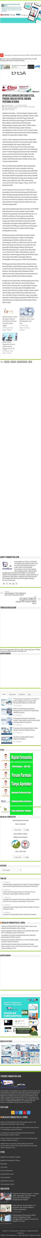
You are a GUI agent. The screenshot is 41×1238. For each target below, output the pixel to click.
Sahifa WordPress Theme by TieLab (29, 1235)
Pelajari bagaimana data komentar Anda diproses (20, 650)
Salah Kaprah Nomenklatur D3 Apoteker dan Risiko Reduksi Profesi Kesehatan (24, 1207)
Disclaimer (23, 1231)
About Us (5, 1231)
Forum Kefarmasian (6, 1170)
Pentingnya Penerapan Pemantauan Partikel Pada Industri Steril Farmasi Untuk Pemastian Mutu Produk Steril (26, 720)
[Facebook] (17, 1112)
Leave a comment (9, 109)
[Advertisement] (20, 38)
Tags (29, 694)
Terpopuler (12, 694)
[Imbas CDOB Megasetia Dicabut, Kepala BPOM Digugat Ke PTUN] (9, 336)
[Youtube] (24, 1112)
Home (4, 59)
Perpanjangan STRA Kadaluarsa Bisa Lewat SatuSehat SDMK (15, 593)
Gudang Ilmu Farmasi (7, 1181)
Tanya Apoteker (5, 1177)
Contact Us (20, 1233)
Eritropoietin (22, 362)
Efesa (13, 362)
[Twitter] (21, 1112)
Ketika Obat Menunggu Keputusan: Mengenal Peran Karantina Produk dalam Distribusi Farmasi (26, 710)
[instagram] (28, 1112)
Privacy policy (14, 1231)
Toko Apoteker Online (7, 1184)
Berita (8, 59)
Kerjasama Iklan (33, 1231)
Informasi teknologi (29, 106)
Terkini (4, 694)
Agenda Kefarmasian (7, 1174)
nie (30, 362)
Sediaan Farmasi (12, 108)
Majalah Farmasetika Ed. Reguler (10, 1157)
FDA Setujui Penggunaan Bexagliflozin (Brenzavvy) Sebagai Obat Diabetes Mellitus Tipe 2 (26, 600)
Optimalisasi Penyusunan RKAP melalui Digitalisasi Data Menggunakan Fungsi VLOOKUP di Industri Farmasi (25, 1218)
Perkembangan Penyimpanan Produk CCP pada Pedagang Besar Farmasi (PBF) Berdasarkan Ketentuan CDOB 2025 (26, 701)
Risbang (4, 108)
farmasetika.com (9, 105)
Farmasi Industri (18, 106)
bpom (7, 362)
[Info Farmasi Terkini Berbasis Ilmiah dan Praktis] (20, 12)
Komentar (22, 694)
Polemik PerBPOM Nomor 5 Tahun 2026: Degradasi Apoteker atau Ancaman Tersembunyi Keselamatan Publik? (25, 1197)
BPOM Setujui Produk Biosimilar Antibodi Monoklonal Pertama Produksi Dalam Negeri (9, 321)
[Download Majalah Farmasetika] (20, 66)
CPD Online (3, 1167)
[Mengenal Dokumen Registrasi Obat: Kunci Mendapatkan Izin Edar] (26, 311)
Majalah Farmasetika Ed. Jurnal (13, 923)
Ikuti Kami (4, 1107)
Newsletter (3, 1164)
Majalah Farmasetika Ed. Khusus (10, 1160)
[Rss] (13, 1112)
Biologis (10, 106)
